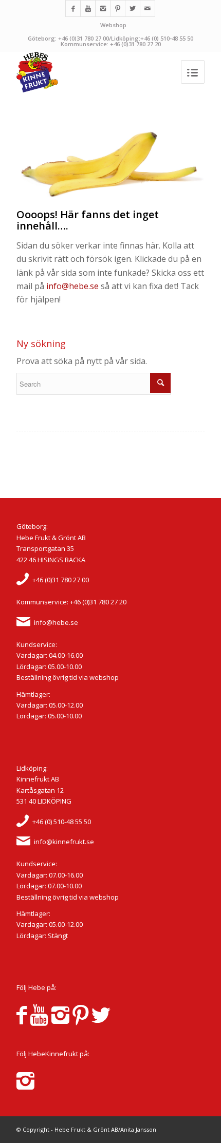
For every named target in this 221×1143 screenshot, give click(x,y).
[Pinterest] (117, 8)
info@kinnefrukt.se (64, 841)
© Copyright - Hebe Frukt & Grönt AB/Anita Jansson (86, 1129)
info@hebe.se (72, 286)
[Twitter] (132, 8)
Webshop (113, 25)
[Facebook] (73, 8)
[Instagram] (103, 8)
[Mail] (147, 8)
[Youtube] (88, 8)
